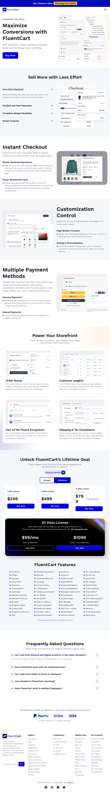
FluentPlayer (95, 751)
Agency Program (34, 769)
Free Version (32, 739)
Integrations (32, 748)
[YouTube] (64, 787)
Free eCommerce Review (37, 766)
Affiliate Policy (80, 760)
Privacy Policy (83, 710)
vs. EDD (56, 745)
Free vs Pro (32, 754)
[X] (52, 787)
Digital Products (34, 757)
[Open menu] (105, 9)
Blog (29, 742)
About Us (78, 745)
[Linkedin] (58, 787)
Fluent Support (96, 748)
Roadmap (78, 772)
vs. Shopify (57, 751)
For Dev (31, 775)
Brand (77, 769)
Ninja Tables (95, 754)
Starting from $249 (65, 3)
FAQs (77, 763)
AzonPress (95, 766)
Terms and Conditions (65, 710)
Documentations (34, 772)
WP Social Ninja (97, 769)
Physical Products (34, 760)
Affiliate (78, 748)
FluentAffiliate (96, 772)
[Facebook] (46, 787)
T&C (65, 782)
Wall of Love (79, 739)
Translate (78, 742)
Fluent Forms (96, 745)
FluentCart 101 (33, 751)
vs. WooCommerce (60, 742)
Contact (78, 751)
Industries (31, 745)
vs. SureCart (57, 748)
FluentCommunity (97, 739)
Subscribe (21, 764)
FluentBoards (96, 757)
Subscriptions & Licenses (37, 763)
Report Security (80, 766)
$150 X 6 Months (93, 499)
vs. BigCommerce (59, 754)
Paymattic (95, 763)
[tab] (47, 480)
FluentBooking (96, 760)
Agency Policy (80, 757)
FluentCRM (95, 742)
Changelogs (79, 775)
